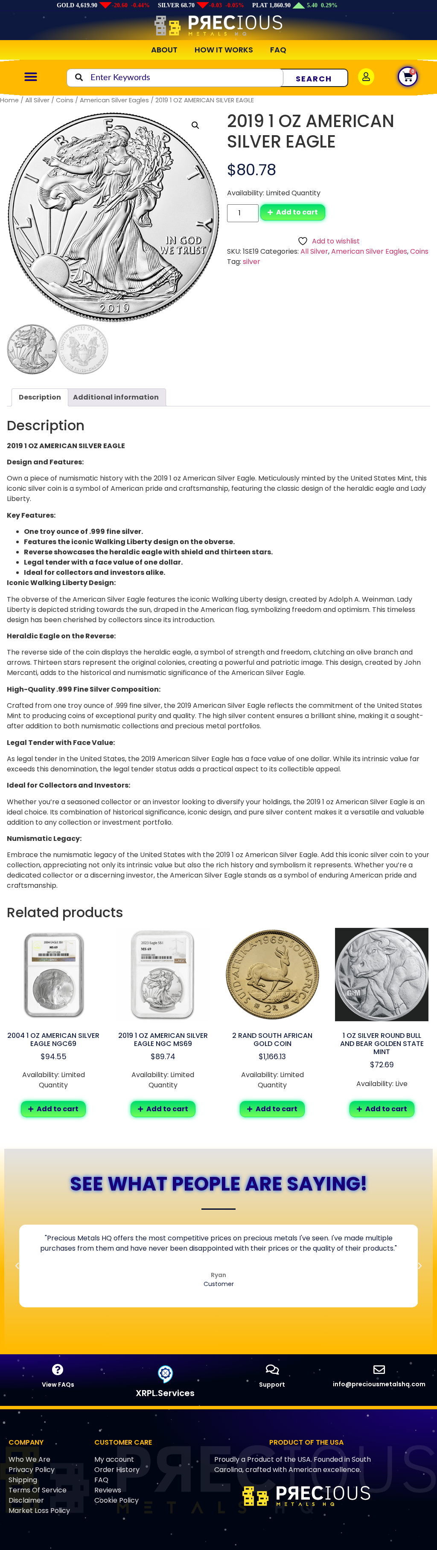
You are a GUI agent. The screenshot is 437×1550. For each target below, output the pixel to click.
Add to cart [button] (58, 1109)
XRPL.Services (165, 1393)
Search (314, 78)
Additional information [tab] (116, 397)
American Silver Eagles (114, 100)
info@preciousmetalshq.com (379, 1384)
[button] (30, 77)
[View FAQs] (58, 1369)
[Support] (272, 1369)
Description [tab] (40, 397)
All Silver (37, 100)
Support (272, 1384)
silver (251, 262)
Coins (64, 100)
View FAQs (58, 1384)
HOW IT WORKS (224, 49)
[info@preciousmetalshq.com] (379, 1369)
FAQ (278, 49)
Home (9, 100)
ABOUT (164, 49)
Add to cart (297, 212)
